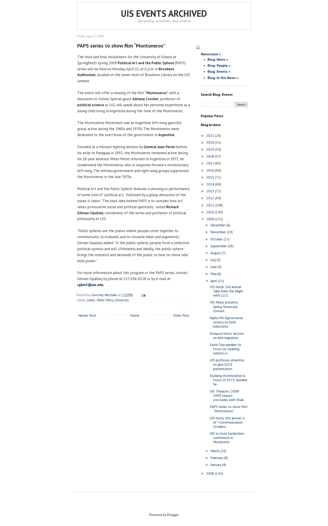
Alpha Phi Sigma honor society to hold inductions (226, 322)
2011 (210, 205)
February (217, 457)
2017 (210, 163)
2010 (210, 212)
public (91, 300)
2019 (210, 149)
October (217, 239)
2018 (210, 156)
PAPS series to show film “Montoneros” (228, 408)
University (122, 300)
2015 (210, 177)
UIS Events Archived (164, 13)
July (213, 260)
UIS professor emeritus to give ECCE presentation (227, 364)
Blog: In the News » (223, 77)
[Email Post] (142, 295)
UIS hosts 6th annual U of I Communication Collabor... (227, 422)
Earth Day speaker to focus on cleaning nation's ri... (225, 348)
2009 (210, 219)
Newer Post (87, 315)
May (213, 273)
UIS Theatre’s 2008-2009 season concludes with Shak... (228, 395)
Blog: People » (219, 65)
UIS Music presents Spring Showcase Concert (224, 306)
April (214, 281)
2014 (210, 184)
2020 (210, 142)
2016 (210, 170)
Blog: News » (218, 59)
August (216, 253)
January (216, 464)
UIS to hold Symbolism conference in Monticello (227, 437)
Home (134, 315)
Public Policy (105, 300)
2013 (210, 191)
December (218, 225)
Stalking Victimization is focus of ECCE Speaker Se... (228, 379)
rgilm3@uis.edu (90, 284)
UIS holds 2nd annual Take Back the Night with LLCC (226, 291)
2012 (210, 198)
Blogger (173, 514)
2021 (210, 135)
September (219, 246)
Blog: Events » (219, 71)
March (215, 451)
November (218, 232)
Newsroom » (211, 54)
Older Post (181, 315)
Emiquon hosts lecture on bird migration (227, 335)
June (214, 266)
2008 (210, 473)
